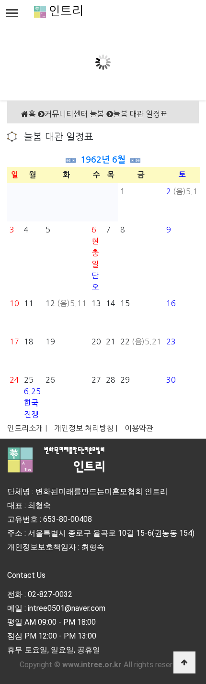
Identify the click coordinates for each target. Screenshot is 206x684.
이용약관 (139, 428)
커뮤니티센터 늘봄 (74, 114)
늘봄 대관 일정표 (140, 114)
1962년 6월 (103, 159)
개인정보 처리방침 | (85, 428)
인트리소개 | (27, 428)
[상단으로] (184, 662)
